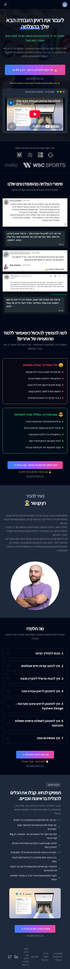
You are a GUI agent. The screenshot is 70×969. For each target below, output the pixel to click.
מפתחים (35, 956)
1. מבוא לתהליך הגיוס (49, 653)
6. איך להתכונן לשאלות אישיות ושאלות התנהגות (39, 723)
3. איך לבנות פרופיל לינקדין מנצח (42, 678)
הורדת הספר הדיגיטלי (44, 956)
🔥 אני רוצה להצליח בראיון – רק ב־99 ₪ (35, 70)
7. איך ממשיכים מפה (50, 738)
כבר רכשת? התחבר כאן (35, 78)
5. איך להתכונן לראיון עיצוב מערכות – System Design (39, 706)
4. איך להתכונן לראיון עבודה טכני (42, 691)
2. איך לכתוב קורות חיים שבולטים (42, 666)
